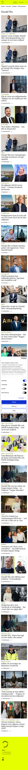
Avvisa (14, 410)
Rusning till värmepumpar (8, 33)
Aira (2, 64)
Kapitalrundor (5, 94)
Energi (3, 152)
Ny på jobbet (4, 124)
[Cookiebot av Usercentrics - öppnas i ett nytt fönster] (21, 358)
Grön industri (5, 183)
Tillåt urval (14, 406)
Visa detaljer (21, 397)
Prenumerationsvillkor (6, 754)
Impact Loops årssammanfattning (10, 720)
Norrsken (3, 544)
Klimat (3, 243)
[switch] (25, 385)
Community (8, 6)
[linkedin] (3, 760)
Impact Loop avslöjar (7, 423)
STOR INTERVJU (5, 484)
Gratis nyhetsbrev (22, 6)
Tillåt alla (14, 402)
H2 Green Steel (5, 213)
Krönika (3, 603)
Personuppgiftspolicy (6, 752)
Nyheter (3, 6)
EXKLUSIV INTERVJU (6, 332)
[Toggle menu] (26, 2)
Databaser (14, 6)
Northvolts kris (5, 574)
